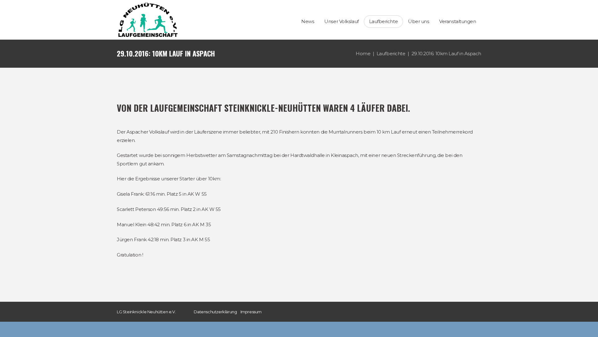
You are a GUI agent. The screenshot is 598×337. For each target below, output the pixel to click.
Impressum (251, 311)
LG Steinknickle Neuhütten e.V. (146, 311)
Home (363, 53)
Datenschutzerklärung (215, 311)
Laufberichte (391, 53)
